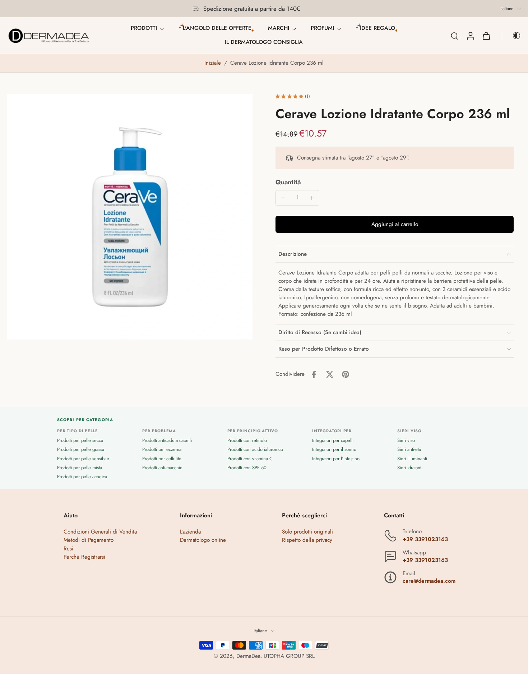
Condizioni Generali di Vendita (100, 532)
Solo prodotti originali (307, 532)
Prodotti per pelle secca (80, 440)
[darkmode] (511, 35)
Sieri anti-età (409, 449)
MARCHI (278, 28)
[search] (454, 35)
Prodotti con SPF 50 (247, 467)
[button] (394, 224)
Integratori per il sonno (334, 449)
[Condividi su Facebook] (314, 374)
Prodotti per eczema (161, 449)
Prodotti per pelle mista (79, 467)
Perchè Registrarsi (84, 556)
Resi (68, 548)
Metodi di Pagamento (89, 540)
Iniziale (213, 63)
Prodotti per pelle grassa (80, 449)
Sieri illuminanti (412, 458)
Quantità (288, 182)
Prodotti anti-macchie (162, 467)
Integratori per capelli (332, 440)
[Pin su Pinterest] (345, 374)
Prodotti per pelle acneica (82, 476)
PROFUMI (322, 28)
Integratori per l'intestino (336, 458)
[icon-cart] (486, 36)
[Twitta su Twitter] (330, 374)
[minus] (283, 198)
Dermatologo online (203, 540)
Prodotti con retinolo (247, 440)
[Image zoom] (130, 217)
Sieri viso (406, 440)
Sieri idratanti (409, 467)
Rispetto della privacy (307, 540)
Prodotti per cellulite (161, 458)
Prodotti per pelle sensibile (83, 458)
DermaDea (248, 656)
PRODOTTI (144, 28)
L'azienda (190, 532)
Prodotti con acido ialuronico (255, 449)
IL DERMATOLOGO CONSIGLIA (264, 42)
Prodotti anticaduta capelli (167, 440)
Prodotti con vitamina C (250, 458)
